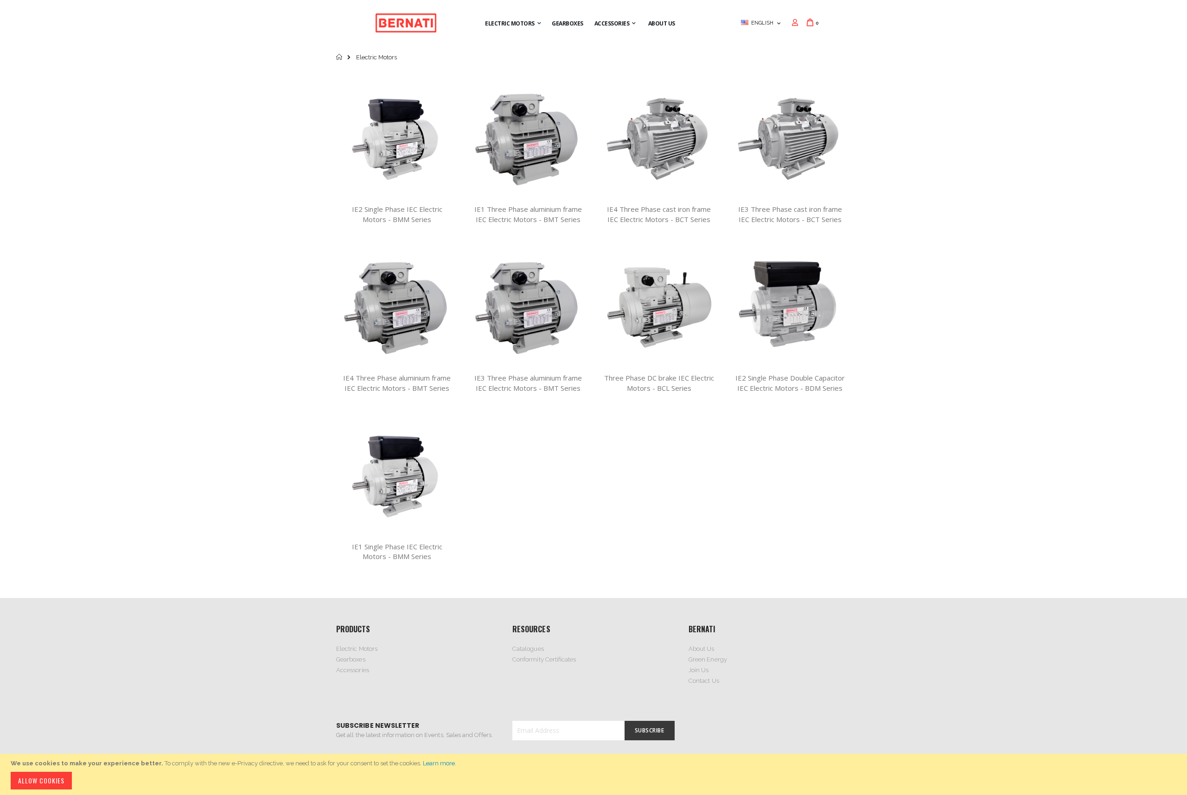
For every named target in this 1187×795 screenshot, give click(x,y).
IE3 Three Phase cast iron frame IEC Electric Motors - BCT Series (790, 214)
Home (339, 57)
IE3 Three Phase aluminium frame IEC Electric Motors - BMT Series (528, 383)
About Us (702, 648)
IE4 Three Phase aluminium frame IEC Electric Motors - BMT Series (397, 383)
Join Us (698, 670)
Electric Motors (356, 648)
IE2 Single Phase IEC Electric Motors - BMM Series (397, 214)
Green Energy (708, 659)
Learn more (439, 763)
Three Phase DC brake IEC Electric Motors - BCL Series (659, 383)
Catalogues (528, 648)
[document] (595, 774)
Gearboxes (350, 659)
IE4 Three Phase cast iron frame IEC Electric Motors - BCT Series (659, 214)
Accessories (352, 670)
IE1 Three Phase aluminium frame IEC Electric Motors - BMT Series (528, 214)
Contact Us (704, 680)
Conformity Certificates (544, 659)
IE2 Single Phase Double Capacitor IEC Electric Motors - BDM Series (790, 383)
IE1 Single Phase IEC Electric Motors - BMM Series (397, 551)
